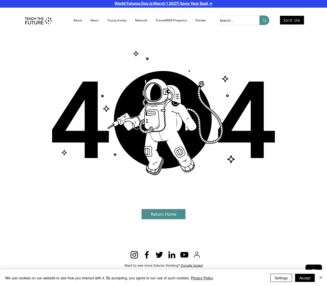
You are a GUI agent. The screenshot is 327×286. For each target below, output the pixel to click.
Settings (281, 277)
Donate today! (192, 265)
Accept (304, 277)
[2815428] (197, 255)
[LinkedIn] (172, 255)
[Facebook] (147, 255)
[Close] (321, 278)
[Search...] (264, 20)
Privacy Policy (202, 277)
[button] (95, 20)
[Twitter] (159, 255)
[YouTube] (184, 255)
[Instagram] (134, 255)
